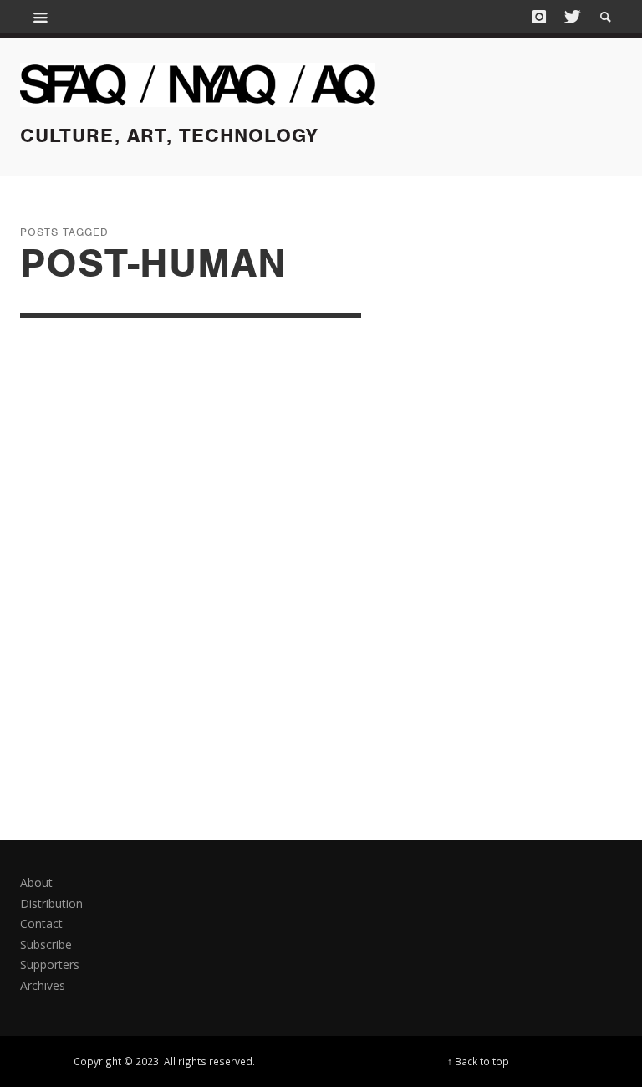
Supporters (49, 964)
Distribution (51, 903)
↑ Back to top (478, 1061)
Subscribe (46, 944)
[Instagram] (539, 16)
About (36, 883)
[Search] (41, 16)
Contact (41, 923)
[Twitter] (571, 16)
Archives (42, 985)
